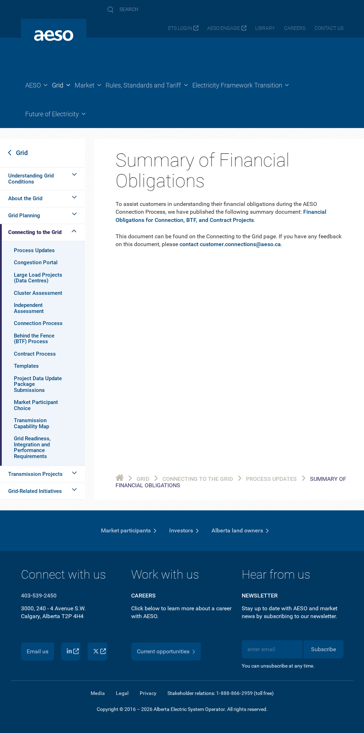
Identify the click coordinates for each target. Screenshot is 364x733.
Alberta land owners (237, 530)
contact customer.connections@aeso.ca (230, 244)
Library (265, 28)
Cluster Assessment (38, 293)
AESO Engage (223, 28)
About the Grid (25, 198)
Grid (22, 152)
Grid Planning (24, 215)
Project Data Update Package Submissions (38, 384)
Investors (181, 530)
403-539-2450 (39, 595)
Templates (26, 366)
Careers (294, 28)
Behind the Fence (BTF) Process (34, 339)
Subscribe (323, 649)
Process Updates (34, 250)
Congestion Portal (36, 262)
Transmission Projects (35, 474)
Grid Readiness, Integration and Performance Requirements (32, 447)
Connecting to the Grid (34, 232)
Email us (37, 651)
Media (98, 693)
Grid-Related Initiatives (35, 491)
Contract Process (35, 354)
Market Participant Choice (36, 405)
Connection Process (38, 323)
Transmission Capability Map (31, 423)
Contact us (329, 28)
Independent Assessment (29, 308)
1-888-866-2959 (234, 693)
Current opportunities (163, 651)
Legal (122, 693)
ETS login (180, 28)
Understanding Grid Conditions (31, 178)
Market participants (126, 530)
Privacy (148, 693)
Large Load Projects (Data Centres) (38, 278)
